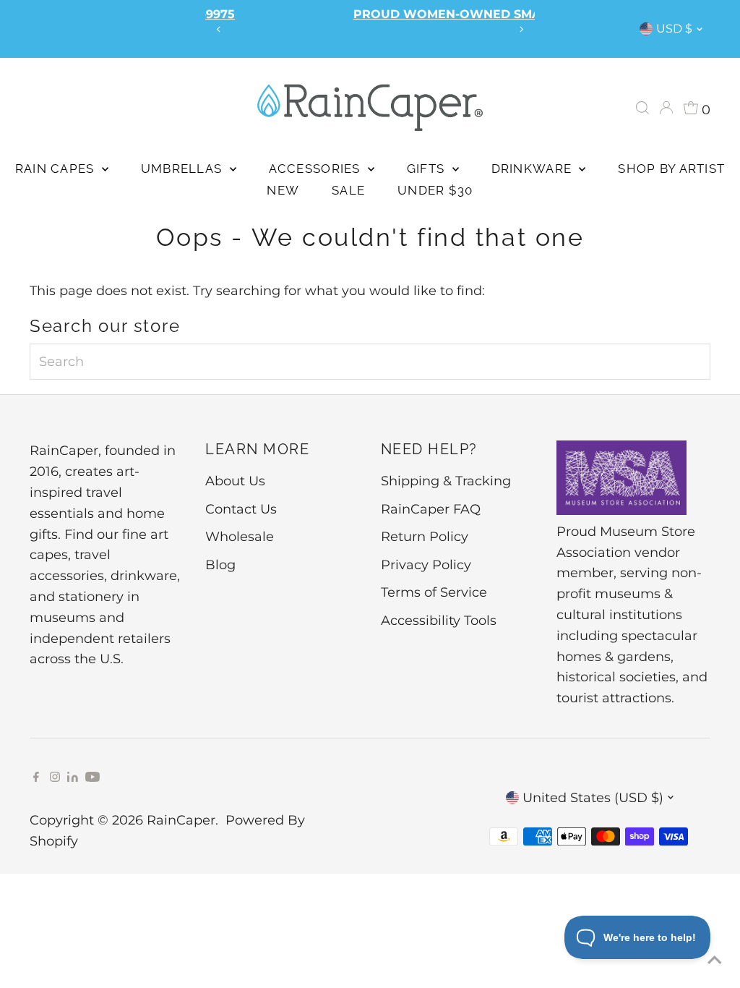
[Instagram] (55, 777)
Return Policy (424, 537)
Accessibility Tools (438, 621)
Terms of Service (434, 592)
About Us (235, 481)
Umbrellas (183, 168)
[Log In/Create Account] (666, 107)
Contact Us (241, 509)
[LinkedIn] (74, 777)
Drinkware (533, 168)
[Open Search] (642, 107)
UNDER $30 (435, 190)
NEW (283, 190)
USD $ (674, 28)
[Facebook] (36, 777)
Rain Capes (56, 168)
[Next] (521, 29)
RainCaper (181, 820)
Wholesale (239, 537)
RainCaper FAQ (431, 509)
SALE (348, 190)
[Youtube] (92, 777)
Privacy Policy (426, 565)
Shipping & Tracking (446, 481)
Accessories (316, 168)
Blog (220, 565)
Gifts (428, 168)
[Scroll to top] (711, 959)
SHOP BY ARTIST (671, 168)
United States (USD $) (592, 798)
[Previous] (219, 29)
